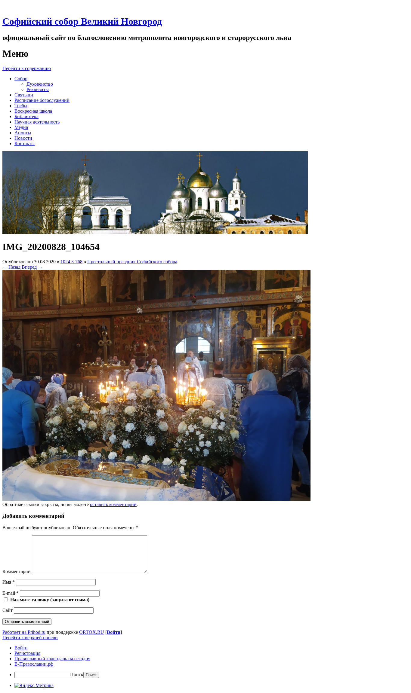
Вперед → (32, 267)
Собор (20, 78)
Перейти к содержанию (26, 68)
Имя (8, 582)
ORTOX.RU (91, 632)
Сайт (7, 610)
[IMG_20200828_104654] (156, 499)
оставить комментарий (113, 504)
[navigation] (205, 661)
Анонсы (22, 132)
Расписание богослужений (42, 100)
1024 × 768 (71, 261)
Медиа (21, 127)
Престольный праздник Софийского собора (132, 261)
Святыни (23, 94)
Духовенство (39, 84)
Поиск (76, 674)
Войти (113, 632)
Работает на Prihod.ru (23, 632)
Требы (20, 105)
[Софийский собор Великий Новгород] (155, 232)
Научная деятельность (37, 121)
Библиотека (26, 116)
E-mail (10, 593)
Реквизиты (37, 89)
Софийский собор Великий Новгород (82, 21)
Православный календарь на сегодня (52, 658)
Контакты (24, 143)
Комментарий (16, 571)
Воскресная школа (33, 111)
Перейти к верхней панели (30, 637)
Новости (23, 138)
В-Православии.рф (33, 664)
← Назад (11, 267)
